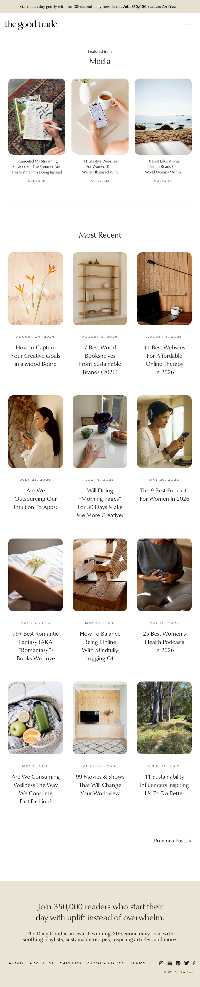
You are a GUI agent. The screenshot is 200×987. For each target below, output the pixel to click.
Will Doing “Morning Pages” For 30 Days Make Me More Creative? (100, 502)
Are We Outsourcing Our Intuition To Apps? (36, 498)
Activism (100, 181)
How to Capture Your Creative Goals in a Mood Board (35, 355)
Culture (37, 181)
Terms (138, 963)
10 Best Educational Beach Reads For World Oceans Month (163, 166)
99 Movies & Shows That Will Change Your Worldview (100, 784)
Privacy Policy (105, 963)
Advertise (42, 963)
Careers (70, 963)
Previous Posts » (173, 840)
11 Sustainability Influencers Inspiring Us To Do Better (164, 784)
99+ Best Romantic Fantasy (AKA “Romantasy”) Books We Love (35, 645)
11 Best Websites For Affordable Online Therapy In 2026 (164, 359)
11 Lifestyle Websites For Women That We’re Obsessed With (100, 166)
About (16, 963)
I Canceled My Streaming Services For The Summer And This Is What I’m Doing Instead (37, 166)
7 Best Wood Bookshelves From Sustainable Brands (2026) (100, 359)
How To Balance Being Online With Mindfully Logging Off (100, 645)
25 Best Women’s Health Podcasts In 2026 (164, 641)
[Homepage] (31, 24)
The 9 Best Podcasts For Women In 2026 (164, 494)
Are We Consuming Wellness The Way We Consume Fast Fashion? (35, 788)
